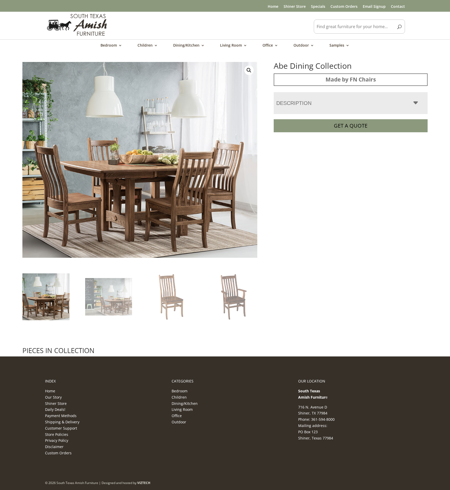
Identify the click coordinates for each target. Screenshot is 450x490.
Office (267, 45)
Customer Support (61, 428)
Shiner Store (295, 6)
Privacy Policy (56, 440)
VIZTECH (143, 483)
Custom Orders (344, 6)
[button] (249, 70)
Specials (318, 6)
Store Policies (56, 434)
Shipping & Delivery (62, 421)
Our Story (53, 397)
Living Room (231, 45)
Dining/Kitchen (186, 45)
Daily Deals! (55, 409)
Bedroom (109, 45)
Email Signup (374, 6)
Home (273, 6)
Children (145, 45)
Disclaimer (54, 446)
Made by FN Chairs (351, 79)
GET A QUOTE (350, 125)
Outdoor (301, 45)
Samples (336, 45)
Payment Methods (61, 415)
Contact (398, 6)
